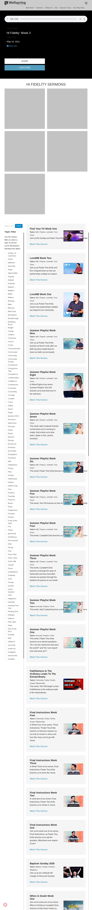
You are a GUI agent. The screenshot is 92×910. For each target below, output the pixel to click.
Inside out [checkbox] (11, 649)
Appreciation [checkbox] (13, 273)
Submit (18, 226)
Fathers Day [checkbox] (13, 486)
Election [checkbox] (11, 437)
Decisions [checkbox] (12, 419)
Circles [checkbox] (10, 345)
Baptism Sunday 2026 (42, 863)
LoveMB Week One (40, 294)
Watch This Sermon (39, 244)
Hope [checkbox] (10, 625)
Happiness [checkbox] (12, 598)
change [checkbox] (11, 331)
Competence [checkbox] (13, 374)
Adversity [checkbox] (11, 266)
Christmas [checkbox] (12, 338)
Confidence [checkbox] (12, 381)
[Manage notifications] (5, 905)
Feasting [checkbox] (11, 496)
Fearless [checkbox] (11, 493)
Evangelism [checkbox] (12, 454)
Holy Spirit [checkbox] (12, 622)
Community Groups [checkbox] (12, 360)
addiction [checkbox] (11, 263)
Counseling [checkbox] (12, 392)
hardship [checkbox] (11, 602)
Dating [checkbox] (10, 405)
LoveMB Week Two (40, 258)
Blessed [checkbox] (11, 308)
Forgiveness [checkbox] (13, 510)
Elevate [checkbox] (11, 440)
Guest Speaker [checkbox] (11, 590)
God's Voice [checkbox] (12, 558)
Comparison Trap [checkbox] (12, 369)
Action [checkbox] (10, 259)
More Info (13, 46)
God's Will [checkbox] (12, 561)
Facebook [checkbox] (12, 458)
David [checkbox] (10, 409)
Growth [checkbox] (11, 586)
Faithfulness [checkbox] (12, 465)
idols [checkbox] (10, 638)
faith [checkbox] (9, 461)
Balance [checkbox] (11, 287)
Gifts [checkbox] (10, 544)
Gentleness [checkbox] (12, 537)
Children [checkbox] (11, 335)
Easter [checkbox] (10, 433)
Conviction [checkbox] (12, 388)
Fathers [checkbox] (11, 482)
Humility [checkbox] (11, 635)
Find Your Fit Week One (43, 228)
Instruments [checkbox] (12, 655)
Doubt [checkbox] (10, 430)
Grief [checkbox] (10, 579)
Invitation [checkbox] (11, 659)
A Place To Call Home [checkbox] (12, 254)
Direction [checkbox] (11, 426)
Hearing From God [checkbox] (13, 606)
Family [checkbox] (10, 468)
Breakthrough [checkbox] (13, 318)
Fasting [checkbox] (11, 475)
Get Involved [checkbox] (13, 540)
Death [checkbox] (10, 412)
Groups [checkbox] (11, 582)
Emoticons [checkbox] (12, 444)
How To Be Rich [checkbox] (12, 630)
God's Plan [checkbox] (12, 554)
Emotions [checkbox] (11, 447)
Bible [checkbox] (10, 304)
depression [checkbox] (12, 423)
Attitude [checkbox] (11, 280)
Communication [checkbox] (14, 349)
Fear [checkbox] (10, 489)
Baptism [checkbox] (11, 290)
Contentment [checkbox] (13, 385)
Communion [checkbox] (12, 352)
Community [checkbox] (12, 355)
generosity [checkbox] (12, 533)
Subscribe (24, 68)
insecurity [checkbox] (11, 645)
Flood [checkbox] (10, 507)
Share (24, 61)
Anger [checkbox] (10, 270)
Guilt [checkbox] (10, 595)
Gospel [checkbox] (11, 565)
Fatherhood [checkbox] (12, 479)
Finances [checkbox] (11, 500)
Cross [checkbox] (10, 402)
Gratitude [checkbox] (11, 575)
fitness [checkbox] (10, 503)
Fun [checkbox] (9, 526)
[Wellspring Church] (15, 3)
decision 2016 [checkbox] (13, 416)
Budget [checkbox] (10, 328)
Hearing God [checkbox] (13, 611)
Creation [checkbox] (11, 399)
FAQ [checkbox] (10, 472)
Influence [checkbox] (11, 642)
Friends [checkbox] (11, 517)
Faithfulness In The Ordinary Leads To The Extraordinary (43, 674)
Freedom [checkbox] (11, 514)
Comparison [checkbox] (12, 365)
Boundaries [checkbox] (12, 315)
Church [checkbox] (11, 342)
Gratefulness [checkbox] (13, 572)
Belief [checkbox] (10, 294)
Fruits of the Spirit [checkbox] (12, 522)
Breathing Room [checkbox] (11, 323)
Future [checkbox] (10, 530)
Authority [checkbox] (11, 283)
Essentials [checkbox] (12, 451)
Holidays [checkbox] (11, 615)
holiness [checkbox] (11, 618)
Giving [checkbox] (10, 547)
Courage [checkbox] (11, 395)
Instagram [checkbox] (12, 652)
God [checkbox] (9, 551)
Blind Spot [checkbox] (12, 311)
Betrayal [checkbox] (11, 301)
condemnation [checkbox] (13, 378)
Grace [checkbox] (10, 568)
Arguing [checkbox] (11, 276)
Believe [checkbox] (11, 297)
